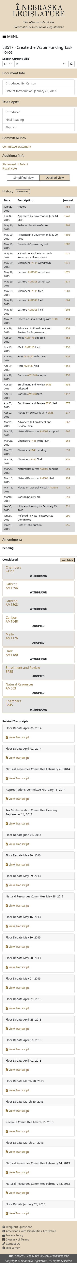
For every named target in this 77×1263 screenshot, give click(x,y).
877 (68, 403)
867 (68, 422)
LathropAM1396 (12, 586)
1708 (67, 225)
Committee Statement (16, 146)
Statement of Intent (15, 164)
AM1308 (32, 281)
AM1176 (29, 337)
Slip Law (11, 127)
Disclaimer (12, 1248)
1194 (67, 319)
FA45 (33, 440)
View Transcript (18, 737)
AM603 (44, 431)
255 (68, 525)
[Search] (71, 64)
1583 (67, 291)
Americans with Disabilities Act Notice (30, 1231)
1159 (67, 328)
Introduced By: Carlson (21, 83)
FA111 (34, 263)
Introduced (13, 112)
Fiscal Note (9, 168)
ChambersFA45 (13, 703)
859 (68, 450)
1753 (67, 206)
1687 (67, 244)
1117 (67, 394)
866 (68, 431)
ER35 (48, 384)
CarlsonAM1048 (12, 619)
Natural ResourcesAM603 (19, 686)
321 (68, 506)
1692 (67, 234)
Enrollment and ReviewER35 (23, 669)
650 (68, 497)
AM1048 (32, 375)
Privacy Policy (14, 1235)
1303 (67, 309)
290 (68, 515)
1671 (67, 253)
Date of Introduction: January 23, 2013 (31, 91)
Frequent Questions (18, 1227)
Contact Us (12, 1243)
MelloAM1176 (12, 636)
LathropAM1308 (12, 603)
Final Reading (15, 120)
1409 (67, 300)
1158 (67, 337)
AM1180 (28, 356)
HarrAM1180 (12, 653)
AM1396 (32, 272)
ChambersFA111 (13, 569)
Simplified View (23, 177)
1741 (67, 216)
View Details (22, 191)
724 (68, 478)
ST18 (54, 319)
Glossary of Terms (17, 1239)
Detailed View (55, 177)
